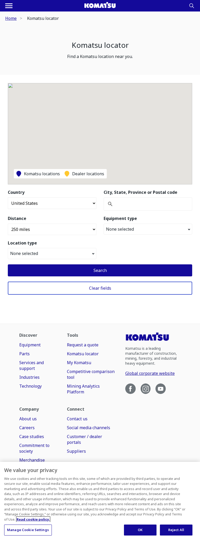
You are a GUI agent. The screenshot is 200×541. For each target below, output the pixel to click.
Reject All (176, 529)
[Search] (192, 6)
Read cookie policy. (33, 519)
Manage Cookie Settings (28, 529)
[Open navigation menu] (8, 5)
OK (140, 529)
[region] (100, 501)
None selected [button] (120, 229)
